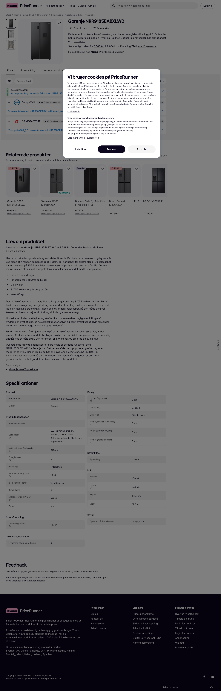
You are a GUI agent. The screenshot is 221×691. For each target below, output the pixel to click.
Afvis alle (142, 149)
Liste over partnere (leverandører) (83, 138)
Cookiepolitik (74, 111)
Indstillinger (81, 149)
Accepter (112, 149)
